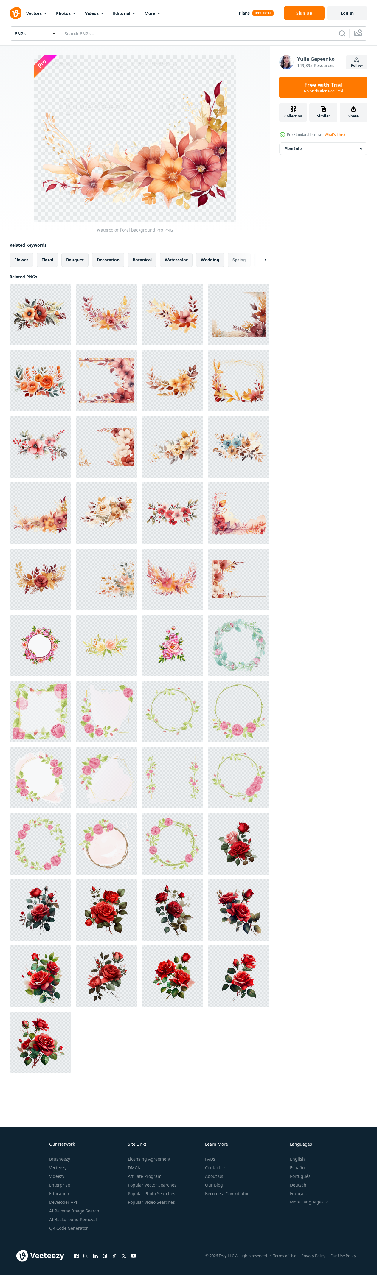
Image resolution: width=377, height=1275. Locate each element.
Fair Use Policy (343, 1255)
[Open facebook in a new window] (76, 1255)
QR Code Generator (68, 1228)
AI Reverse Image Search (74, 1211)
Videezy (56, 1176)
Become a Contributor (227, 1193)
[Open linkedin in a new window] (95, 1255)
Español (298, 1167)
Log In (347, 13)
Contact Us (215, 1167)
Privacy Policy (313, 1255)
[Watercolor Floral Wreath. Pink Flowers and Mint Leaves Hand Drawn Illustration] (238, 645)
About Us (214, 1176)
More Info (293, 148)
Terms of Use (284, 1255)
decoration (108, 260)
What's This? (335, 134)
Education (59, 1193)
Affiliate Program (145, 1176)
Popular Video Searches (151, 1202)
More (150, 13)
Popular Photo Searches (151, 1193)
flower (21, 260)
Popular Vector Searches (152, 1185)
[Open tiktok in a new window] (114, 1255)
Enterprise (59, 1185)
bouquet (75, 260)
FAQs (210, 1159)
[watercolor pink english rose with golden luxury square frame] (40, 711)
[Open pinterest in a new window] (105, 1255)
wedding (210, 260)
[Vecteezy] (15, 13)
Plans (244, 13)
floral (47, 260)
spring (239, 260)
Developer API (63, 1202)
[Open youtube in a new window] (133, 1255)
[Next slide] (260, 260)
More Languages (307, 1202)
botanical (142, 260)
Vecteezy (57, 1167)
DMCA (134, 1167)
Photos (63, 13)
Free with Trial (323, 87)
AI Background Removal (73, 1219)
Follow (357, 65)
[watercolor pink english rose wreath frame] (172, 711)
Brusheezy (59, 1159)
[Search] (342, 33)
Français (298, 1193)
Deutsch (298, 1185)
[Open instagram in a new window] (85, 1255)
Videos (92, 13)
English (297, 1159)
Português (300, 1176)
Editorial (121, 13)
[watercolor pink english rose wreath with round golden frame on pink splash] (40, 777)
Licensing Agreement (149, 1159)
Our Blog (214, 1185)
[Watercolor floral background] (40, 314)
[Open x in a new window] (124, 1255)
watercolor (176, 260)
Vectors (34, 13)
